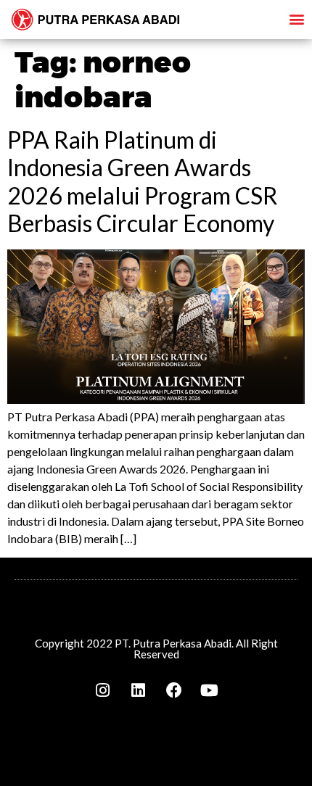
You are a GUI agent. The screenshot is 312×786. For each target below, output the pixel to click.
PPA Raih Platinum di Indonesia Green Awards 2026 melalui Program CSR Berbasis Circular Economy (142, 181)
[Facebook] (174, 690)
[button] (296, 18)
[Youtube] (210, 690)
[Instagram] (103, 690)
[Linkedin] (139, 690)
